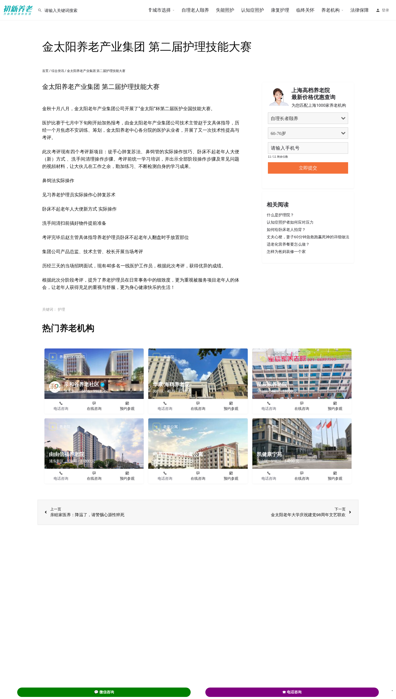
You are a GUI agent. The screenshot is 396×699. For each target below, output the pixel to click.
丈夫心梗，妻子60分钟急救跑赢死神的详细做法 (308, 237)
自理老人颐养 (195, 10)
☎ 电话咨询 (292, 692)
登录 (385, 10)
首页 (45, 71)
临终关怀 (305, 10)
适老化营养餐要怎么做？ (288, 244)
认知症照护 (252, 10)
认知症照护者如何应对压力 (290, 222)
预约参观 (127, 408)
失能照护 (225, 10)
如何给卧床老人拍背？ (286, 229)
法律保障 (359, 10)
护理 (61, 309)
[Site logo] (18, 10)
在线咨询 (94, 408)
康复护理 (280, 10)
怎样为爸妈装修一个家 (286, 251)
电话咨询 (61, 408)
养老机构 (330, 10)
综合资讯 (57, 71)
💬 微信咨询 (104, 692)
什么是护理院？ (280, 215)
